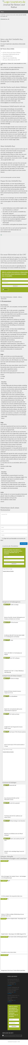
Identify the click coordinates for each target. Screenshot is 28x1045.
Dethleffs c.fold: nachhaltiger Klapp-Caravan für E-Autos (14, 852)
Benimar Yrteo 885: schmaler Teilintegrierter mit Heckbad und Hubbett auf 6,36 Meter (14, 618)
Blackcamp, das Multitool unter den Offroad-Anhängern (13, 834)
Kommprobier (22, 150)
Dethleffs (15, 297)
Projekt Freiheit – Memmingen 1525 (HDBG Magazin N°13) (13, 934)
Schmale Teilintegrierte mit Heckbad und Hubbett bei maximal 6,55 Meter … (13, 989)
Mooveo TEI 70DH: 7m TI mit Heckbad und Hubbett (13, 654)
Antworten (2, 378)
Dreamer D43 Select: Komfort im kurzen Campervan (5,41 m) (12, 692)
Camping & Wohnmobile (10, 14)
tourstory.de (14, 4)
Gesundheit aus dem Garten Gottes (8, 952)
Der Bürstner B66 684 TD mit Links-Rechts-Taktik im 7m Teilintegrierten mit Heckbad (14, 636)
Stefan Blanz (3, 381)
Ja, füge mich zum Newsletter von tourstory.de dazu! (13, 539)
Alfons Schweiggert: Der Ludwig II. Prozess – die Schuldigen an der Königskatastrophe (13, 877)
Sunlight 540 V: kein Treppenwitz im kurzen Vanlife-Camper (13, 727)
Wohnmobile (3, 298)
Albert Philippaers (4, 304)
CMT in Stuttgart (15, 257)
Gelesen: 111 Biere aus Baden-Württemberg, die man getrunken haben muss (12, 915)
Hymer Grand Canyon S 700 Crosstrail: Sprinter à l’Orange (14, 745)
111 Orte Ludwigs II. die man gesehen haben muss (11, 896)
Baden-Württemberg (7, 297)
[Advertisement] (14, 586)
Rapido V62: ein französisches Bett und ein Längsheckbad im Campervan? (13, 710)
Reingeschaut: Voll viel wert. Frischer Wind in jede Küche (13, 970)
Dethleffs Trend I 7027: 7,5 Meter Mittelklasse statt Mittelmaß (14, 671)
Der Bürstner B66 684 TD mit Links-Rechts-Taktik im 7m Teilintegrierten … (13, 981)
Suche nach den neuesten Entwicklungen (14, 262)
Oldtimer (20, 297)
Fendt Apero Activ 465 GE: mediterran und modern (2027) (13, 816)
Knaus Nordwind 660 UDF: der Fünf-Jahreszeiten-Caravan (11, 799)
